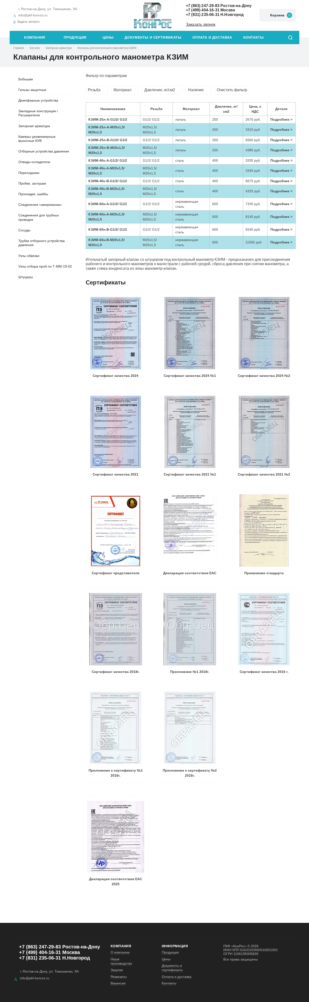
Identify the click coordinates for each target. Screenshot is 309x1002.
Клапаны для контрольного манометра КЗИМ (106, 48)
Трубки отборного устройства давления (41, 243)
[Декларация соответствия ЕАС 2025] (115, 837)
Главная (18, 48)
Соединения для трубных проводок (38, 217)
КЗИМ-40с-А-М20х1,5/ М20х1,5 (106, 170)
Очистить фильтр (232, 90)
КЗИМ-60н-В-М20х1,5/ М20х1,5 (106, 242)
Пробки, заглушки (32, 183)
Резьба (94, 90)
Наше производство (121, 961)
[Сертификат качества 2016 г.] (264, 629)
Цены (108, 37)
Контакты (253, 37)
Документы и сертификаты (153, 37)
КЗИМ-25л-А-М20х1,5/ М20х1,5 (106, 129)
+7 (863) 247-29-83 (202, 6)
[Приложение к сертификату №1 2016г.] (115, 728)
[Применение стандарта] (264, 530)
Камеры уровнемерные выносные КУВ (37, 139)
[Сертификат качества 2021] (115, 432)
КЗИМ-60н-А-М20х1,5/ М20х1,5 (106, 216)
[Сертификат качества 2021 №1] (190, 432)
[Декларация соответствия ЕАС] (190, 530)
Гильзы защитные (32, 90)
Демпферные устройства (38, 100)
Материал (122, 90)
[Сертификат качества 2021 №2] (264, 432)
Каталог (35, 48)
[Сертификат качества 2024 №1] (190, 333)
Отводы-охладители (34, 162)
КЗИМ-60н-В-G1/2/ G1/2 (107, 229)
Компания (34, 37)
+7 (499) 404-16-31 (202, 10)
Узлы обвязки (28, 256)
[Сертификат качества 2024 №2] (264, 333)
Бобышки (25, 79)
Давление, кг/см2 (159, 90)
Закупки (117, 970)
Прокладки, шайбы (33, 194)
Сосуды (24, 230)
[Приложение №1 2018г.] (190, 629)
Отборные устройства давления (43, 151)
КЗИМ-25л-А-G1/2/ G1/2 (107, 119)
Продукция (75, 37)
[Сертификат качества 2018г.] (115, 629)
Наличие (196, 90)
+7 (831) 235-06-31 (202, 15)
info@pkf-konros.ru (33, 15)
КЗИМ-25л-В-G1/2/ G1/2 (107, 140)
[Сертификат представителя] (115, 530)
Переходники (28, 173)
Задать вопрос (28, 21)
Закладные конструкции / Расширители (38, 113)
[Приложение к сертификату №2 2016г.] (190, 728)
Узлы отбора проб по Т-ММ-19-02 (45, 266)
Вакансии (118, 983)
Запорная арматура (59, 48)
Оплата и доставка (212, 37)
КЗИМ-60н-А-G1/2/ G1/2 (107, 204)
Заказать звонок (200, 24)
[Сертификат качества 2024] (115, 333)
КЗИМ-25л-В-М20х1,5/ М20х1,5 (106, 150)
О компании (120, 952)
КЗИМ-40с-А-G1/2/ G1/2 (107, 160)
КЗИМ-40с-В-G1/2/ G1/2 (107, 181)
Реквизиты (119, 977)
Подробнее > (281, 119)
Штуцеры (25, 277)
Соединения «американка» (40, 205)
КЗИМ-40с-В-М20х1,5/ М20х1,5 (106, 191)
